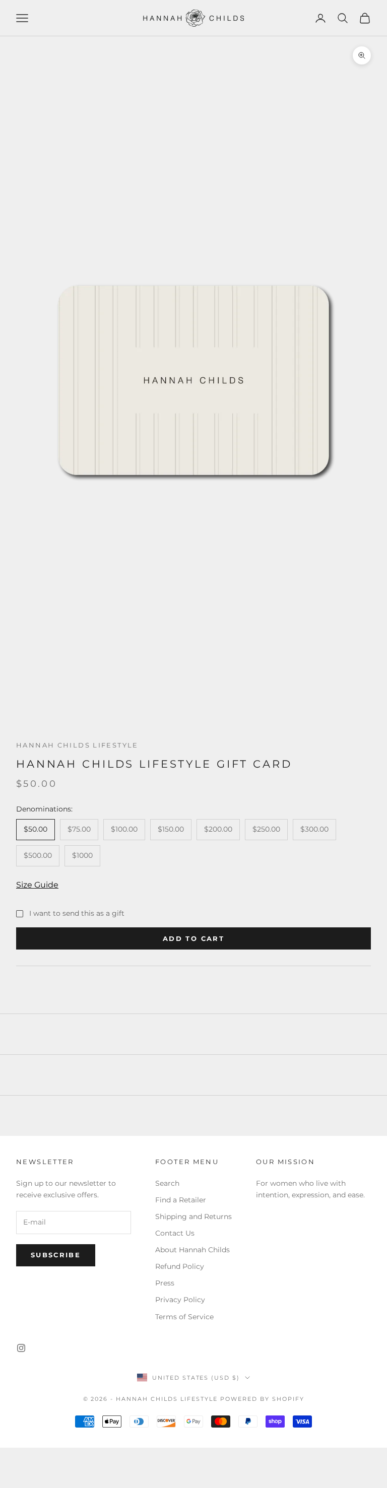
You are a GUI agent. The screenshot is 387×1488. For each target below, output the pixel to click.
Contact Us (175, 1233)
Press (164, 1283)
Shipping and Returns (193, 1216)
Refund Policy (179, 1266)
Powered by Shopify (262, 1398)
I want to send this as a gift (76, 913)
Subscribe (56, 1255)
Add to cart (193, 938)
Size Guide (37, 885)
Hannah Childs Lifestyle (77, 745)
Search (167, 1183)
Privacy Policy (180, 1299)
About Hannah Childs (192, 1249)
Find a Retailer (180, 1199)
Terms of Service (184, 1316)
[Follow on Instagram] (21, 1348)
